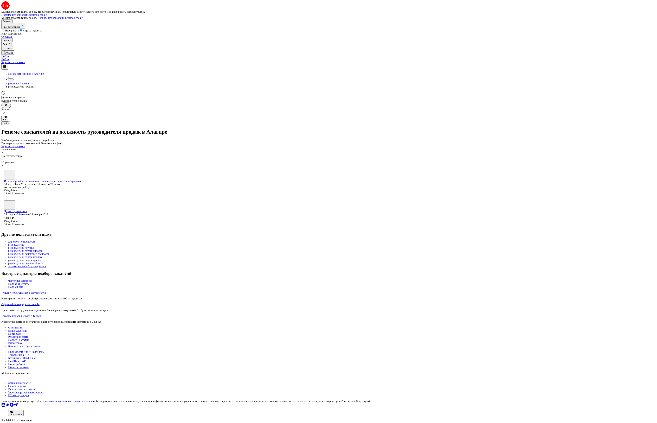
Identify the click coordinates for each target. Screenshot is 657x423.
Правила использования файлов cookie (60, 17)
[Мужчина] (9, 174)
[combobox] (17, 97)
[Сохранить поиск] (4, 119)
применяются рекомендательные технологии (69, 401)
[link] (7, 48)
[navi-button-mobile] (4, 67)
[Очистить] (6, 105)
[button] (5, 56)
